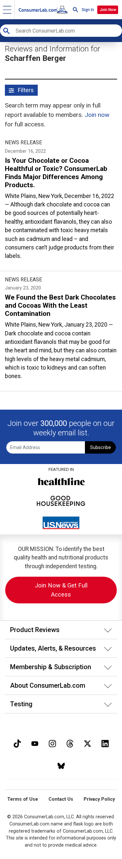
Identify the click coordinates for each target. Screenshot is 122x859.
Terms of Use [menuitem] (22, 799)
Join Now (108, 9)
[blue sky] (61, 765)
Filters (25, 90)
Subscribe (100, 447)
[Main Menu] (7, 9)
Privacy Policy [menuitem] (99, 799)
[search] (75, 9)
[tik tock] (17, 743)
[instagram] (52, 743)
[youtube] (34, 743)
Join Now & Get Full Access (61, 590)
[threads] (70, 743)
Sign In (88, 9)
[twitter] (87, 743)
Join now (97, 115)
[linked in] (105, 743)
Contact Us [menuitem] (60, 799)
